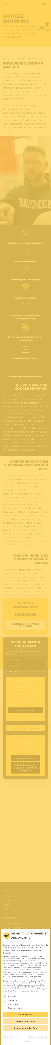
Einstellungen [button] (8, 972)
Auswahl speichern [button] (25, 1021)
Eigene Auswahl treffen (13, 1037)
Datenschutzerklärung (18, 965)
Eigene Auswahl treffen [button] (25, 1028)
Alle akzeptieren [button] (25, 1014)
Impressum (25, 1041)
